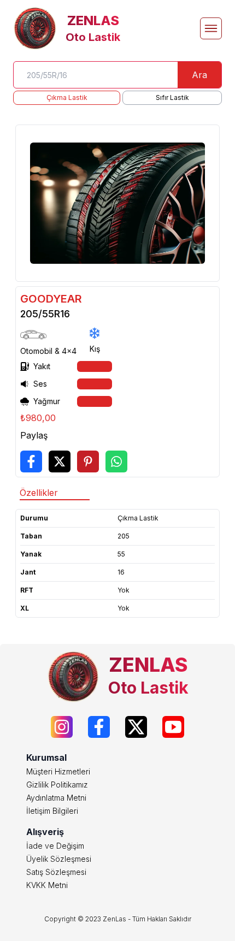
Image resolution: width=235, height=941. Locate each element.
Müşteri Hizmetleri (58, 771)
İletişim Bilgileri (52, 810)
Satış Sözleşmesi (56, 872)
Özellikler (39, 492)
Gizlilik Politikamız (57, 784)
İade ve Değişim (55, 845)
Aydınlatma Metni (56, 797)
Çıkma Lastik (66, 97)
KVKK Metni (47, 885)
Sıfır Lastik (172, 97)
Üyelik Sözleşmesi (58, 858)
